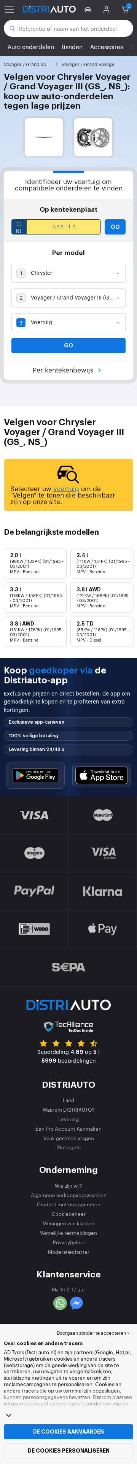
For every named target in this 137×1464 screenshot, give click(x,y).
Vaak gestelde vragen (68, 1138)
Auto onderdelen (31, 47)
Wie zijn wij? (68, 1185)
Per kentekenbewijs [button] (64, 369)
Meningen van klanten (68, 1223)
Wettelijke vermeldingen (68, 1233)
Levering (68, 1119)
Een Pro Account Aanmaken (68, 1128)
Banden (72, 47)
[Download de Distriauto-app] (35, 775)
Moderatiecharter (68, 1252)
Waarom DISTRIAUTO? (69, 1109)
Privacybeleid (68, 1242)
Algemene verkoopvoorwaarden (69, 1195)
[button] (88, 9)
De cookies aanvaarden (68, 1431)
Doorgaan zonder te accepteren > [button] (93, 1333)
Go (115, 227)
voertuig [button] (66, 488)
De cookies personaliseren (69, 1450)
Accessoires (106, 47)
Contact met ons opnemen (68, 1204)
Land (68, 1100)
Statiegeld (69, 1147)
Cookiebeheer (69, 1213)
